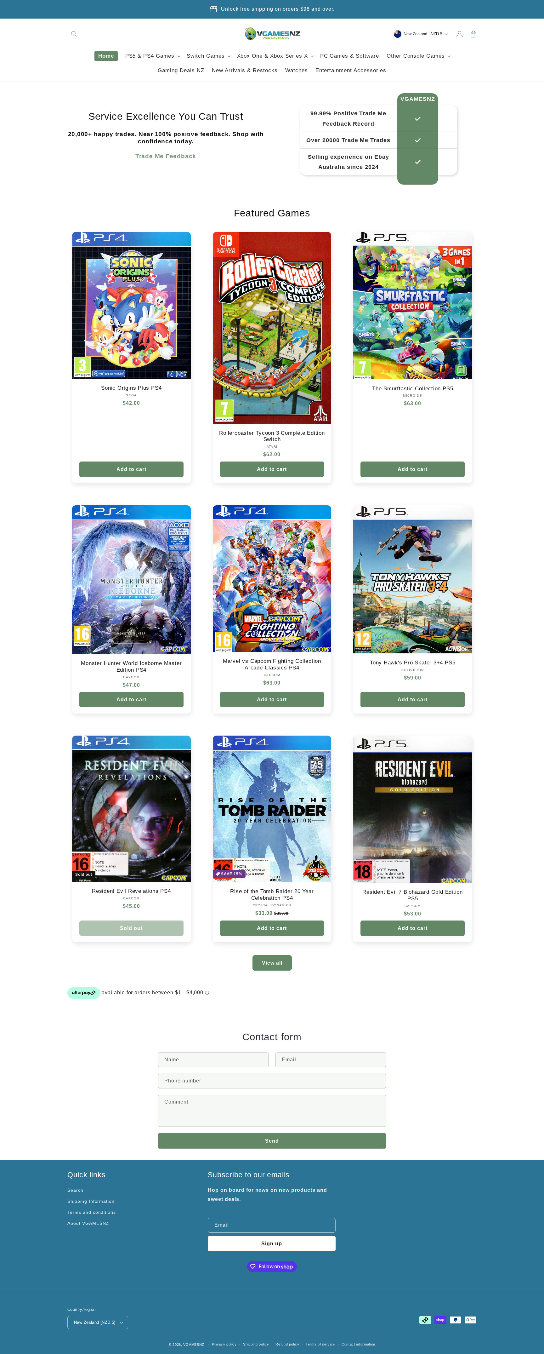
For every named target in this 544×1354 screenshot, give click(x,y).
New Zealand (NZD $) (95, 1322)
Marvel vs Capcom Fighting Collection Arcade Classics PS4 (272, 664)
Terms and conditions (91, 1212)
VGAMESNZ (193, 1344)
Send (272, 1141)
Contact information (358, 1344)
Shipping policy (256, 1344)
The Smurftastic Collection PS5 (412, 389)
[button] (74, 34)
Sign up (271, 1243)
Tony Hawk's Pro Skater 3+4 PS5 (412, 663)
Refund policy (287, 1344)
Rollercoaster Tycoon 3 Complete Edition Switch (272, 436)
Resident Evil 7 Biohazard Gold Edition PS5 (412, 895)
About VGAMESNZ (88, 1223)
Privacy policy (224, 1344)
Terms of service (320, 1344)
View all (272, 963)
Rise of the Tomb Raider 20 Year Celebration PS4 (272, 894)
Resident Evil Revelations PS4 (131, 891)
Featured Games (272, 213)
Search (75, 1190)
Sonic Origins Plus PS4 (131, 388)
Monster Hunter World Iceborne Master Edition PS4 (131, 666)
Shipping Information (91, 1201)
